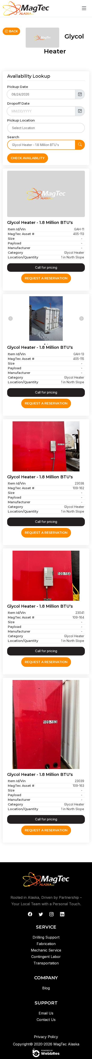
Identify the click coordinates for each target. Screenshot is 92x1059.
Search (13, 137)
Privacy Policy (46, 1037)
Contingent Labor (46, 956)
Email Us (46, 1013)
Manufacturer (19, 248)
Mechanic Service (46, 950)
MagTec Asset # (21, 233)
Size (11, 238)
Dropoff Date (18, 103)
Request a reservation (46, 278)
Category (15, 252)
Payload (14, 243)
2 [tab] (47, 344)
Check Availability (27, 158)
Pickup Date (17, 87)
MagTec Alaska (66, 1044)
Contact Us (46, 1019)
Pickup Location (21, 120)
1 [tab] (44, 344)
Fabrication (46, 943)
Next (81, 318)
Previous (10, 318)
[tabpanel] (46, 318)
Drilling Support (46, 937)
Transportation (46, 963)
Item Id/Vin (17, 229)
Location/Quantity (23, 257)
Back (13, 31)
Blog (46, 988)
